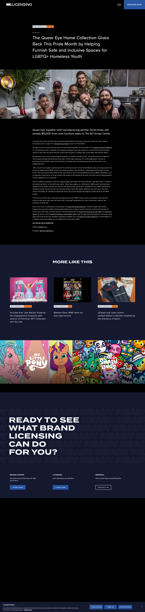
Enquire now (134, 4)
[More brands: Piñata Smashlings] (108, 362)
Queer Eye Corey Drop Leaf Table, (90, 212)
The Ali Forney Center (61, 144)
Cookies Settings (96, 607)
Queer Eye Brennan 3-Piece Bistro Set (62, 214)
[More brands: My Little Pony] (36, 362)
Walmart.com (43, 227)
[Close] (142, 606)
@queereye (43, 231)
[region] (72, 607)
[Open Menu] (119, 4)
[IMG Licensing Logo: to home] (19, 4)
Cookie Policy (28, 610)
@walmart (50, 231)
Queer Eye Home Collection (103, 147)
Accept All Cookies (125, 607)
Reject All (110, 607)
